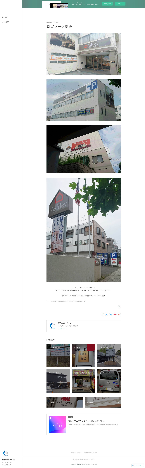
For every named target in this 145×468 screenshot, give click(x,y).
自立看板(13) (75, 301)
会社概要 (5, 22)
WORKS (5, 17)
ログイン (120, 4)
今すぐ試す (107, 4)
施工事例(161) (82, 301)
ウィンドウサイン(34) (51, 301)
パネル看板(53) (68, 301)
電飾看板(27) (61, 301)
